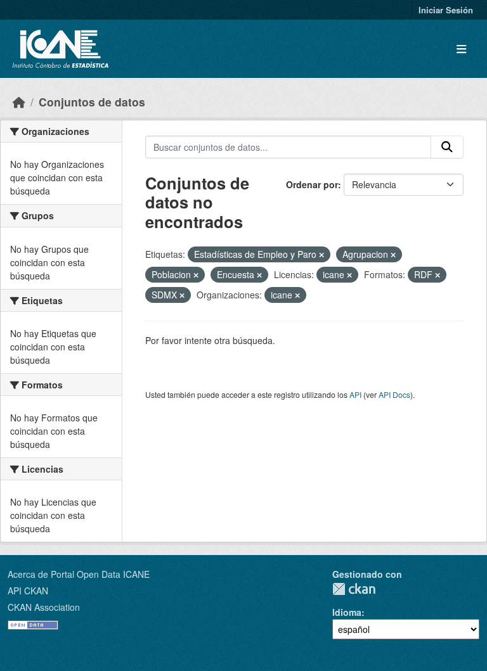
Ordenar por (312, 184)
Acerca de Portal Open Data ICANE (79, 574)
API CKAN (28, 590)
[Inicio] (19, 102)
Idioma (346, 612)
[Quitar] (321, 255)
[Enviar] (447, 147)
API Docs (394, 394)
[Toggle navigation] (461, 49)
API (355, 394)
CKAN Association (44, 607)
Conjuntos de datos (92, 102)
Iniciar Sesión (446, 10)
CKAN (353, 589)
